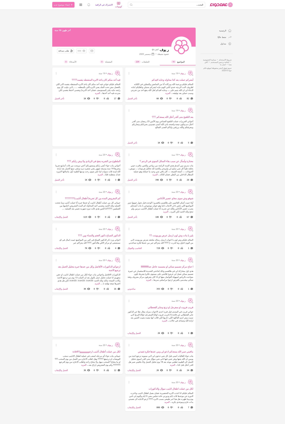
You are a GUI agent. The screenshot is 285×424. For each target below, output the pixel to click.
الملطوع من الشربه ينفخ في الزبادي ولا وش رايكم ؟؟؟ (93, 161)
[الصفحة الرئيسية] (221, 4)
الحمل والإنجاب (61, 216)
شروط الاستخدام (225, 60)
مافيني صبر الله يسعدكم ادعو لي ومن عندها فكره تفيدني (165, 351)
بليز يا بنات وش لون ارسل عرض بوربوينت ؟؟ (171, 235)
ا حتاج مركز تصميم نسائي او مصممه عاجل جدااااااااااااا (167, 266)
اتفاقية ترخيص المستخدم (220, 62)
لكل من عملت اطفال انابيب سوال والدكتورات (171, 388)
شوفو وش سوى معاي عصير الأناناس (175, 198)
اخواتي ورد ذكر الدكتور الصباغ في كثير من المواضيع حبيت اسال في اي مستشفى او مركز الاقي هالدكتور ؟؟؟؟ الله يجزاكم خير (89, 241)
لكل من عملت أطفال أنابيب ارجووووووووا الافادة (96, 351)
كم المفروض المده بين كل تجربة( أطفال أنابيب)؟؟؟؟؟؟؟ (92, 198)
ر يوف (183, 73)
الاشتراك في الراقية (104, 4)
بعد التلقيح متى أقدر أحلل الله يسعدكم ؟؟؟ (172, 117)
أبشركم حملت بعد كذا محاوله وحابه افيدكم (172, 79)
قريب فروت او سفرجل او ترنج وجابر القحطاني (170, 307)
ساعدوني (132, 288)
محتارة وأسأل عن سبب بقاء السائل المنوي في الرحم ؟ (166, 161)
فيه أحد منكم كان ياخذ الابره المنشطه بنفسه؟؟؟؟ (96, 79)
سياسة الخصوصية (209, 60)
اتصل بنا (223, 64)
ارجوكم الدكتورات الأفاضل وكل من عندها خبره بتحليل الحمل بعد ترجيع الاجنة (89, 268)
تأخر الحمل (132, 98)
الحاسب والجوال (135, 248)
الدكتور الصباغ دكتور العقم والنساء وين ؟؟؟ (99, 235)
